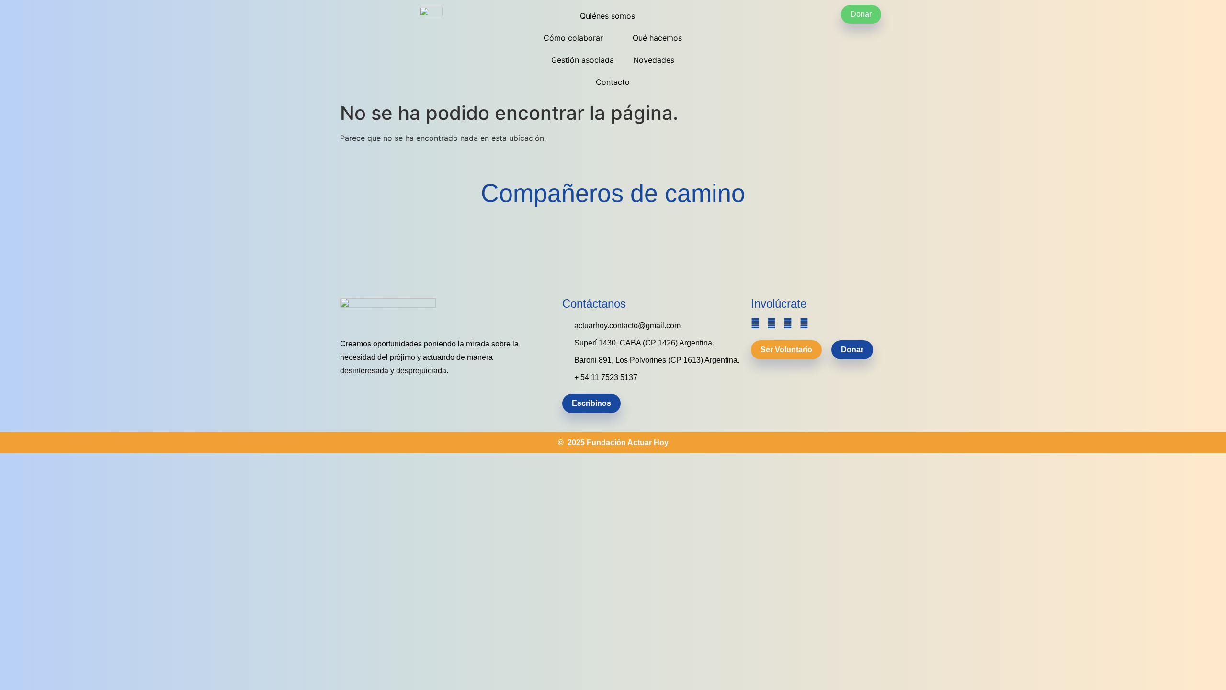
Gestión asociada (582, 60)
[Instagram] (787, 323)
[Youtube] (804, 323)
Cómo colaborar (573, 38)
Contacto (613, 82)
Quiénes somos (607, 16)
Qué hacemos (657, 38)
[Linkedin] (755, 323)
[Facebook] (771, 323)
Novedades (653, 60)
